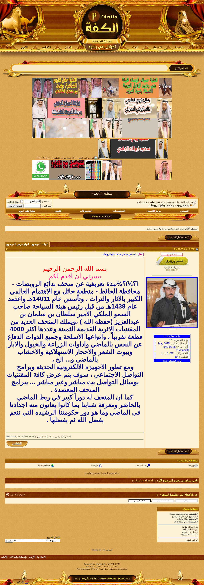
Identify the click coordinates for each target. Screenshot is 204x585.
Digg (191, 465)
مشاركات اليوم (27, 210)
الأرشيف (31, 557)
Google (94, 465)
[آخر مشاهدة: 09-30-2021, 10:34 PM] (186, 500)
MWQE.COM (114, 564)
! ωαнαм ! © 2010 (109, 566)
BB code (192, 527)
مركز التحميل (153, 210)
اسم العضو (47, 201)
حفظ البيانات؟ (13, 202)
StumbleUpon (44, 465)
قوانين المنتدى (191, 540)
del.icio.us (141, 465)
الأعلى (4, 557)
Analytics (103, 569)
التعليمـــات (119, 210)
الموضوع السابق (109, 473)
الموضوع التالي (94, 473)
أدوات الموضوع (39, 244)
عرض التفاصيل (17, 494)
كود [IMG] (193, 532)
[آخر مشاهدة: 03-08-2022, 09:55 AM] (163, 500)
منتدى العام (142, 202)
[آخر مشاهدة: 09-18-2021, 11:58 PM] (139, 500)
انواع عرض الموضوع (17, 244)
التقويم (58, 210)
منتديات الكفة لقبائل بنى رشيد (179, 202)
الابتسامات (193, 529)
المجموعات (86, 210)
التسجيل (184, 210)
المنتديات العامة (157, 202)
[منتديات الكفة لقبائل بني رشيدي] (102, 26)
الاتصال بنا (41, 557)
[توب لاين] (23, 582)
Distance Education (118, 569)
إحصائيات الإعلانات (17, 557)
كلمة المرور (46, 206)
